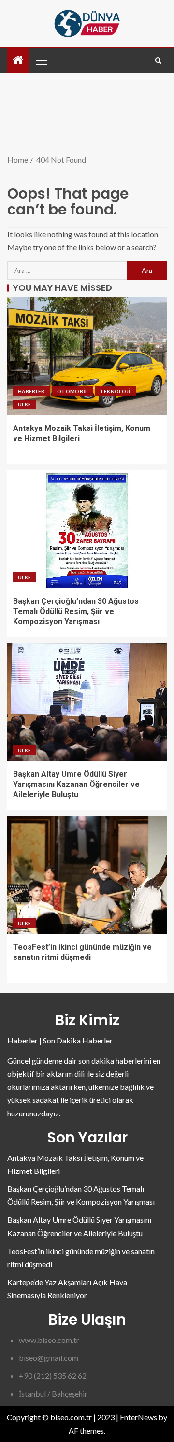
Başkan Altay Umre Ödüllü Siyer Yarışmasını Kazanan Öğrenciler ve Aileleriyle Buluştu (76, 785)
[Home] (18, 60)
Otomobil (72, 391)
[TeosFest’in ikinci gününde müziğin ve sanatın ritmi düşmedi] (87, 875)
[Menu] (41, 60)
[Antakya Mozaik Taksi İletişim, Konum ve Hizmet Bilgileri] (87, 356)
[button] (41, 60)
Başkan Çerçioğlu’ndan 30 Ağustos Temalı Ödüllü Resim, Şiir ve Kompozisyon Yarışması (76, 612)
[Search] (158, 60)
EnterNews (138, 1417)
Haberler (31, 391)
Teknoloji (115, 391)
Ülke (24, 404)
